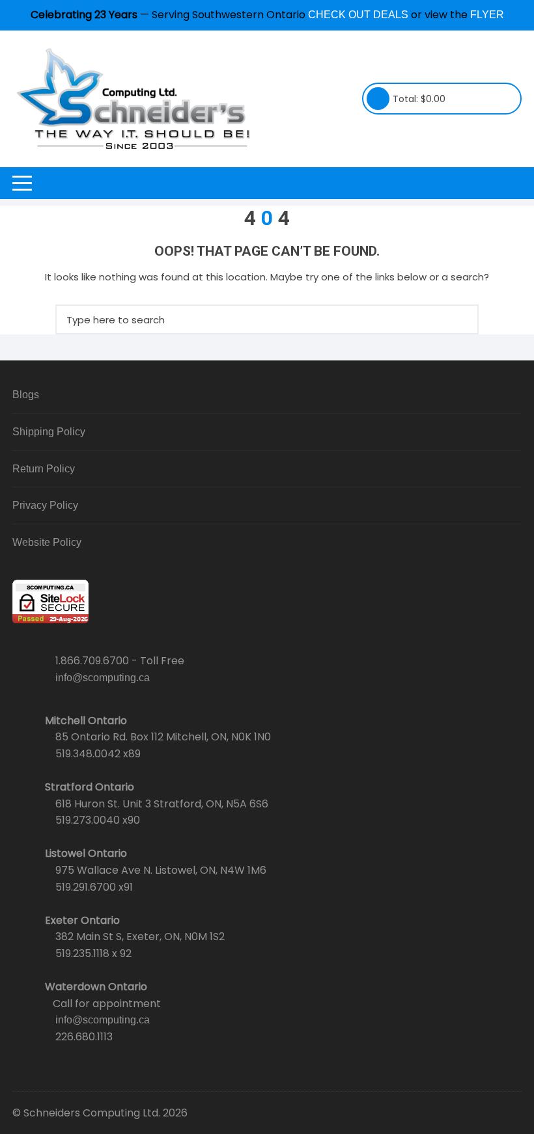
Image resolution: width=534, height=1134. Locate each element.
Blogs (25, 394)
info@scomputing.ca (102, 677)
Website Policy (46, 542)
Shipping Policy (48, 431)
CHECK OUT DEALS (358, 14)
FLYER (487, 14)
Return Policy (43, 468)
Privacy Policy (45, 505)
